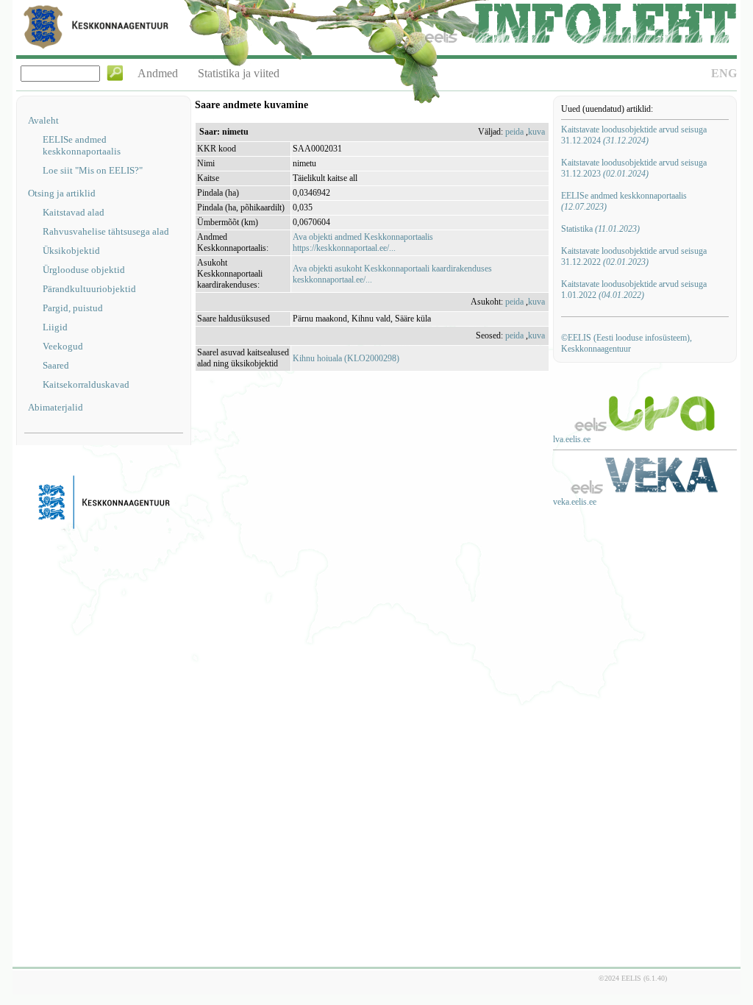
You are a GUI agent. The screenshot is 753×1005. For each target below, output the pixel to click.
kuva (536, 132)
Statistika (600, 229)
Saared (56, 365)
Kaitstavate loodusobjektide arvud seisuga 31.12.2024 (634, 135)
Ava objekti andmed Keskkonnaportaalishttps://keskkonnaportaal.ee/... (363, 242)
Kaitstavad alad (73, 212)
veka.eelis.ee (574, 502)
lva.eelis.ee (571, 439)
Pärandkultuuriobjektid (89, 288)
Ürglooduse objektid (84, 269)
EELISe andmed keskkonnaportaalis (82, 145)
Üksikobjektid (71, 250)
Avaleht (43, 120)
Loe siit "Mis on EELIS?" (93, 170)
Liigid (55, 327)
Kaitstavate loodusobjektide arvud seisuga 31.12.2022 (634, 256)
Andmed (158, 73)
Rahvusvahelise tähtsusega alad (106, 231)
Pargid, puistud (73, 307)
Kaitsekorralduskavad (86, 384)
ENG (724, 73)
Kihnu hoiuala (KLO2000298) (346, 358)
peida (514, 132)
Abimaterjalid (55, 407)
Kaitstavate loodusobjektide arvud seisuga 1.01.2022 (634, 289)
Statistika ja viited (238, 73)
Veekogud (63, 346)
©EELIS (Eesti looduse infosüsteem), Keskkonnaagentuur (626, 343)
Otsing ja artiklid (62, 193)
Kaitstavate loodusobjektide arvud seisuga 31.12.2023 (634, 168)
